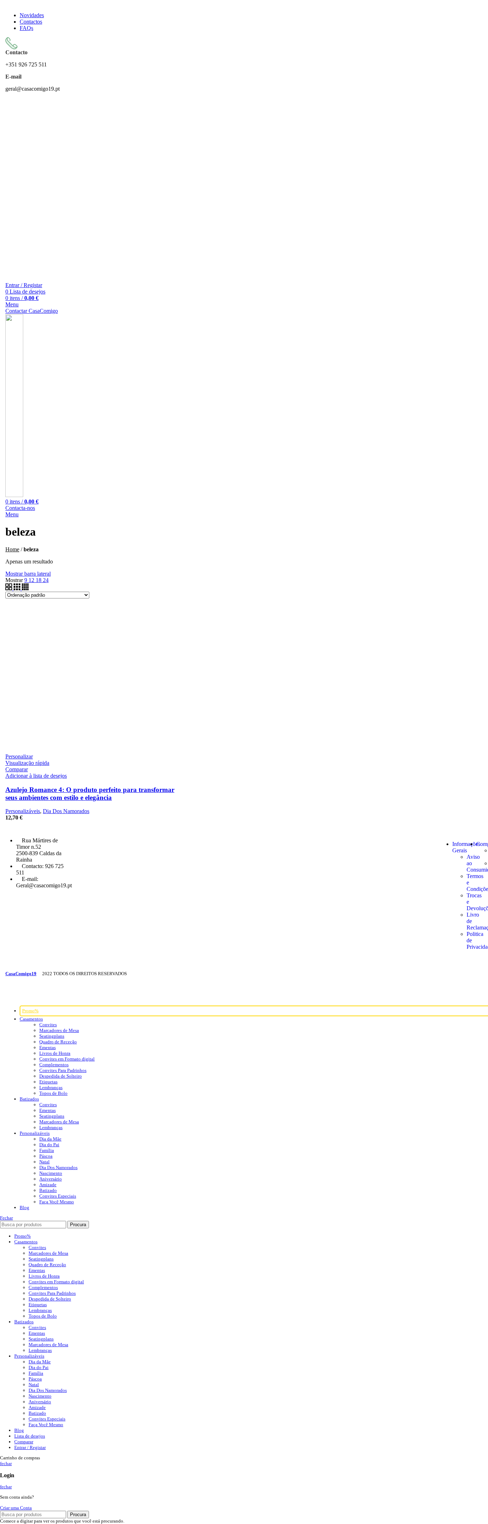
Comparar (23, 1441)
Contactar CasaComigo (31, 311)
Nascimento (50, 1173)
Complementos (54, 1064)
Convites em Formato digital (67, 1059)
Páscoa (46, 1156)
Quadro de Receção (58, 1041)
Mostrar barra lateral (28, 574)
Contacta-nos (20, 508)
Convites (48, 1024)
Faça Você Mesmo (56, 1201)
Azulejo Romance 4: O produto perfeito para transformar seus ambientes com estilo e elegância (89, 793)
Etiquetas (48, 1081)
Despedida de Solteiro (60, 1076)
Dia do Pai (49, 1144)
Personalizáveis (22, 811)
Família (46, 1150)
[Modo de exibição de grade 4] (25, 588)
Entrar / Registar (30, 1447)
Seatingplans (51, 1036)
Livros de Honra (54, 1053)
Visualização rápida (27, 763)
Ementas (47, 1047)
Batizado (48, 1190)
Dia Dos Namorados (66, 811)
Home (12, 549)
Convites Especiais (57, 1196)
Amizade (47, 1184)
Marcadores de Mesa (59, 1030)
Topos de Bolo (53, 1093)
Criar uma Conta (16, 1507)
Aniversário (50, 1179)
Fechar (6, 1217)
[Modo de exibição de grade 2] (9, 588)
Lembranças (51, 1087)
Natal (44, 1161)
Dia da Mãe (50, 1139)
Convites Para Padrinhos (62, 1070)
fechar (6, 1463)
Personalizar (19, 756)
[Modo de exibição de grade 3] (18, 588)
